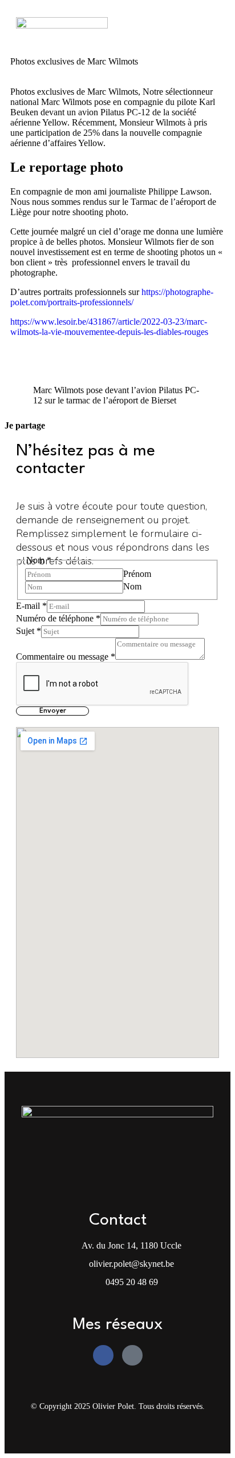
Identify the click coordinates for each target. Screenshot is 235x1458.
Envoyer (52, 711)
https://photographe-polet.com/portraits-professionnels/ (111, 297)
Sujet (28, 631)
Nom (132, 586)
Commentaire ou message (65, 656)
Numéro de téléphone (58, 618)
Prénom (137, 574)
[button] (204, 28)
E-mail (31, 606)
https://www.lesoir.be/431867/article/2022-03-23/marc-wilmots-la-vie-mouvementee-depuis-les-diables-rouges (109, 327)
